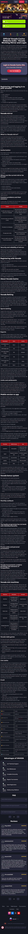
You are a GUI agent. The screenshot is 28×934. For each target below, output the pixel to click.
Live (8, 906)
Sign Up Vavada (14, 71)
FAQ (17, 909)
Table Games (14, 906)
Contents (12, 909)
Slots (3, 906)
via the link (20, 718)
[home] (4, 1)
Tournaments (22, 906)
